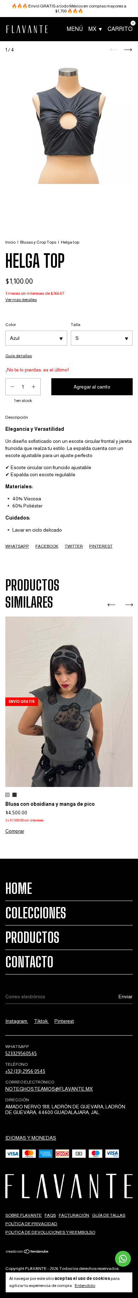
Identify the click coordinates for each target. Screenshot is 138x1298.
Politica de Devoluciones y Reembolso (50, 1232)
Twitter (74, 546)
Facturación (74, 1215)
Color (10, 324)
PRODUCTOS (32, 937)
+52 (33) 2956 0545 (25, 1071)
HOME (18, 888)
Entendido (85, 1285)
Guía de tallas (108, 1215)
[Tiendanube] (27, 1252)
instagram (16, 1021)
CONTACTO (29, 962)
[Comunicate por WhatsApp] (123, 1259)
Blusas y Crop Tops (38, 242)
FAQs (50, 1215)
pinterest (64, 1021)
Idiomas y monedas (30, 1138)
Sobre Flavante (23, 1215)
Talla (75, 324)
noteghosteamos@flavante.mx (49, 1089)
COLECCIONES (35, 913)
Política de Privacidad (31, 1223)
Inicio (10, 242)
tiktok (41, 1021)
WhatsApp (17, 546)
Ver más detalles (21, 299)
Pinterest (101, 546)
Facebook (46, 546)
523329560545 (21, 1053)
